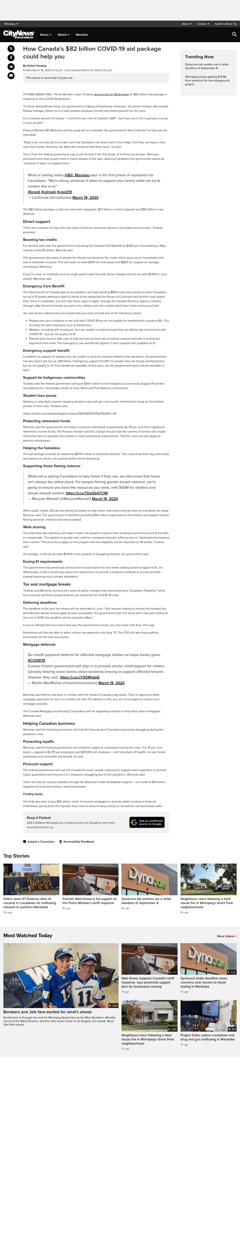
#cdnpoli (48, 192)
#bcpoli (34, 192)
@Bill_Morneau (77, 175)
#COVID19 (36, 660)
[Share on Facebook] (11, 57)
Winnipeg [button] (9, 23)
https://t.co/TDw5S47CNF (87, 493)
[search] (234, 34)
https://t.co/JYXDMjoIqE (80, 677)
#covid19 (64, 192)
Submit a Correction (41, 842)
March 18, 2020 (85, 197)
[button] (187, 24)
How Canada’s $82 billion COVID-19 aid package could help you (92, 52)
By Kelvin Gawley (34, 66)
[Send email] (11, 75)
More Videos (225, 936)
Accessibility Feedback (78, 842)
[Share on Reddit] (11, 66)
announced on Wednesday (111, 94)
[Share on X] (11, 48)
